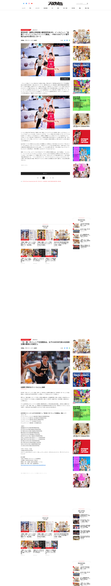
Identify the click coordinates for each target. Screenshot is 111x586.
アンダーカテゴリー (25, 339)
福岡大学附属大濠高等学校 (52, 181)
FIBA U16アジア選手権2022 (42, 181)
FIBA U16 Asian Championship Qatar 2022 (30, 181)
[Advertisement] (55, 18)
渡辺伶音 (59, 181)
